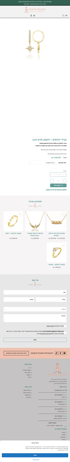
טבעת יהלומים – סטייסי (57, 264)
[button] (18, 25)
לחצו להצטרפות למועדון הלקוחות (16, 353)
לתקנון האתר (50, 326)
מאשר (35, 455)
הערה (64, 171)
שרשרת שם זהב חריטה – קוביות (57, 234)
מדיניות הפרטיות (45, 333)
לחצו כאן (26, 4)
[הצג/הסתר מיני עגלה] (34, 15)
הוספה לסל (57, 185)
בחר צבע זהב (62, 163)
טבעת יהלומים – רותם (13, 233)
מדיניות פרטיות (36, 459)
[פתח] (66, 15)
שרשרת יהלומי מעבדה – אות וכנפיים (35, 234)
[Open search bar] (63, 15)
